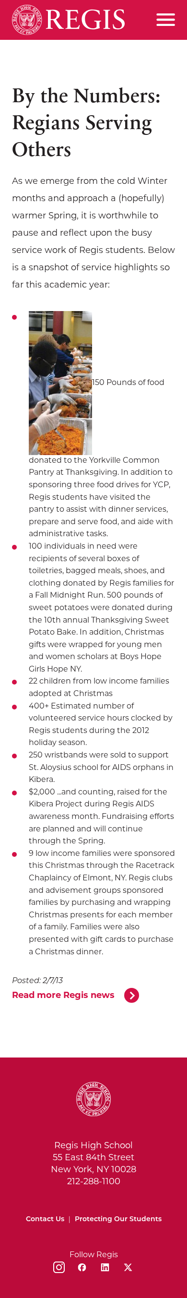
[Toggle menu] (166, 20)
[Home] (68, 20)
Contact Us (45, 1219)
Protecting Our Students (118, 1219)
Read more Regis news (63, 996)
